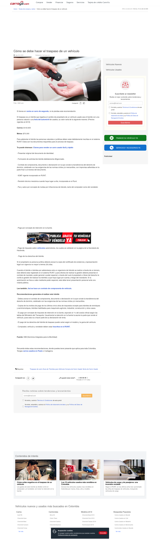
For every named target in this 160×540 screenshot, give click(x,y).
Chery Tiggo (53, 518)
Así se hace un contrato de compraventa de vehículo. (50, 288)
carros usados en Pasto (33, 351)
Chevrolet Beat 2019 (88, 515)
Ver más (21, 531)
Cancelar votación (78, 377)
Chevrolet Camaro (22, 525)
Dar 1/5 (80, 377)
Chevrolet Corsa (22, 528)
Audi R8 (19, 515)
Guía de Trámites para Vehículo (54, 369)
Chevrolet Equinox (55, 525)
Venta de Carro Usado (90, 369)
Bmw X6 (52, 515)
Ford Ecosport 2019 (88, 525)
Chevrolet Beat (21, 521)
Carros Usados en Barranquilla (124, 525)
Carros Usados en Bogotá (122, 515)
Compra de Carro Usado (73, 369)
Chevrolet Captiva (55, 521)
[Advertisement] (80, 30)
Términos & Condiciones (44, 400)
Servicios (80, 2)
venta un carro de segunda (37, 111)
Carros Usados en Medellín (123, 521)
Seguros (69, 2)
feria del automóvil (41, 119)
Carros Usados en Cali (121, 518)
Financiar (59, 2)
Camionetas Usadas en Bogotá (124, 528)
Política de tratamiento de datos (56, 404)
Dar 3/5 (84, 377)
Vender (49, 2)
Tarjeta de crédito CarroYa (98, 2)
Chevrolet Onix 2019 (88, 518)
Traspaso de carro (36, 369)
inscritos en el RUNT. (61, 326)
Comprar (39, 2)
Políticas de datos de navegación (67, 535)
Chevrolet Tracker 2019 (89, 521)
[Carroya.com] (22, 2)
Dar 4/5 (85, 377)
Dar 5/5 (87, 377)
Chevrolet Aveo (22, 518)
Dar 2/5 (82, 377)
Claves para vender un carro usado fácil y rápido (53, 147)
